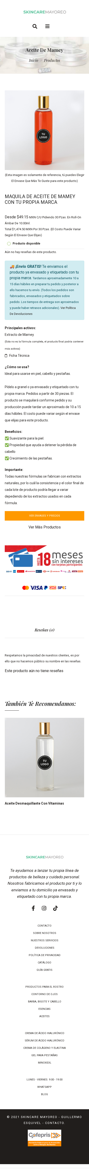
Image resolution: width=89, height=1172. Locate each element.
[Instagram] (44, 908)
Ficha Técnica (19, 355)
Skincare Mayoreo (39, 1117)
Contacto (54, 1123)
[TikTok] (55, 908)
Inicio (33, 60)
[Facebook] (33, 908)
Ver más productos (44, 527)
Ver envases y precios (44, 515)
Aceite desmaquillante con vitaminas (34, 803)
